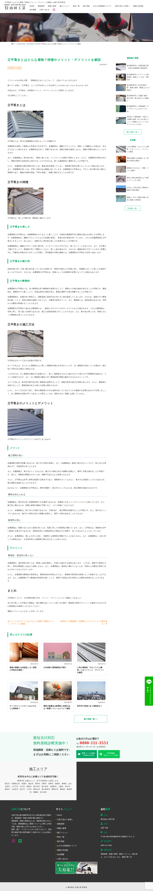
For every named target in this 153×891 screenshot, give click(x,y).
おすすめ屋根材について (102, 6)
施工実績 (86, 6)
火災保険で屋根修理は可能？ (55, 667)
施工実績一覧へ (132, 132)
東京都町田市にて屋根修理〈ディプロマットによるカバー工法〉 (138, 108)
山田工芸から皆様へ (122, 6)
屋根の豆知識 (138, 6)
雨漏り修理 (52, 6)
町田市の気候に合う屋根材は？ (89, 706)
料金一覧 (76, 6)
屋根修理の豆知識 (14, 68)
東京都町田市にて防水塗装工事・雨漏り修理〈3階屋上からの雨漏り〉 (138, 87)
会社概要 (32, 10)
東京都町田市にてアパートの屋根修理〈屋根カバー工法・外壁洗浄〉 (138, 77)
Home (31, 6)
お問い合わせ (44, 10)
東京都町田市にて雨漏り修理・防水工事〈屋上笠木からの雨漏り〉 (138, 98)
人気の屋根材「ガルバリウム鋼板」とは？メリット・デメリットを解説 (90, 669)
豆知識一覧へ (132, 208)
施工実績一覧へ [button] (90, 719)
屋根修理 (41, 6)
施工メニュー (65, 6)
